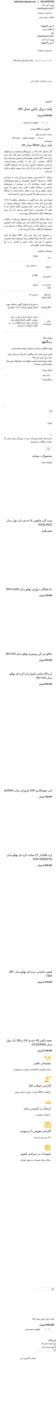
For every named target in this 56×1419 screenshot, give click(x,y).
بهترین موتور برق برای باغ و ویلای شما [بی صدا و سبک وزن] (28, 1261)
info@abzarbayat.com (44, 1197)
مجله (52, 1217)
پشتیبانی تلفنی (42, 1063)
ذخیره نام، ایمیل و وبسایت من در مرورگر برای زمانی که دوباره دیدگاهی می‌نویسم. (28, 440)
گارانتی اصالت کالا (40, 1085)
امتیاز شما (47, 370)
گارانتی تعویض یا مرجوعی (35, 1131)
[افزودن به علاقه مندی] (35, 515)
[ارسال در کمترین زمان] (47, 1102)
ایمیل (49, 423)
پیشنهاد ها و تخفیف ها (45, 1253)
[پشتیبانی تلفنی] (47, 1057)
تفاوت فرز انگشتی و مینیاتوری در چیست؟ (36, 1276)
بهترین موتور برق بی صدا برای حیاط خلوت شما (34, 1271)
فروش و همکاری (46, 1228)
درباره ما (50, 1211)
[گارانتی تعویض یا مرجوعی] (47, 1125)
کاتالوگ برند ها (48, 1247)
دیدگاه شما (47, 379)
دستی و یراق (40, 60)
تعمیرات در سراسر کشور (35, 1153)
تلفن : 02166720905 (45, 1186)
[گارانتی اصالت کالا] (47, 1079)
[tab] (40, 138)
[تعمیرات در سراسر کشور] (47, 1147)
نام (50, 411)
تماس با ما (49, 1206)
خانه (50, 60)
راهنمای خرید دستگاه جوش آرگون (39, 1281)
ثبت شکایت (49, 1222)
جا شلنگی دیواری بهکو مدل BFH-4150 (29, 589)
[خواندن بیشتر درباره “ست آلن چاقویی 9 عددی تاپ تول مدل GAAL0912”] (49, 515)
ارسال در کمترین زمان (37, 1108)
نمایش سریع (42, 515)
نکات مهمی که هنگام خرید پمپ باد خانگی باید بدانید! (32, 1266)
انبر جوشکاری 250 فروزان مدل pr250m (28, 790)
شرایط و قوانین (47, 1242)
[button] (49, 584)
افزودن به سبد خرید (30, 122)
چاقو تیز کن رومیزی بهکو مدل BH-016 (29, 653)
